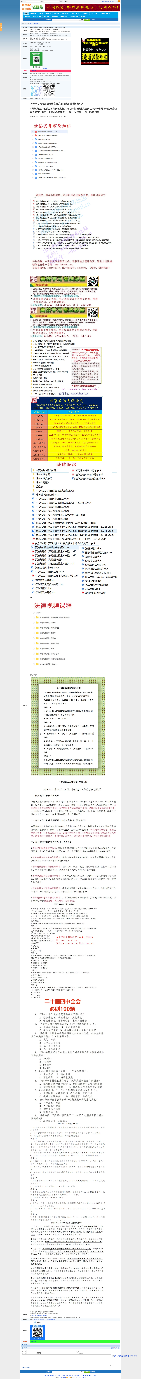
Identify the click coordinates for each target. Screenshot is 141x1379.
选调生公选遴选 (105, 13)
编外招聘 (55, 16)
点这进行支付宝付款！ (39, 1319)
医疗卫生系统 (37, 16)
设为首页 (107, 1)
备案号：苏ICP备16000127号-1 (85, 1375)
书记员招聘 (64, 16)
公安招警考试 (74, 16)
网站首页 (46, 1375)
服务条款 (57, 1375)
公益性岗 (85, 13)
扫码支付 (45, 68)
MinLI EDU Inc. (82, 1377)
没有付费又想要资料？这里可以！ (39, 1315)
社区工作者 (94, 13)
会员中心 (112, 1)
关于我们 (52, 1375)
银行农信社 (65, 13)
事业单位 (48, 13)
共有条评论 (115, 1348)
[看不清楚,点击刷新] (39, 1353)
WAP (95, 1375)
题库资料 (33, 13)
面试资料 (46, 16)
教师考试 (56, 13)
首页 (26, 13)
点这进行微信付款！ (50, 1319)
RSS (117, 1)
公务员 (41, 13)
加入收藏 (101, 1)
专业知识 (83, 16)
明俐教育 (63, 1377)
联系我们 (68, 1375)
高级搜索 (92, 19)
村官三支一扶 (76, 13)
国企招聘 (27, 16)
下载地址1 (33, 70)
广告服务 (63, 1375)
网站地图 (74, 1375)
